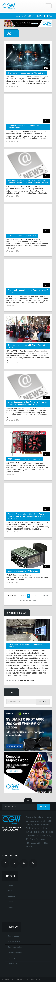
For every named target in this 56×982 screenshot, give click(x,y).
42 (24, 600)
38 (41, 596)
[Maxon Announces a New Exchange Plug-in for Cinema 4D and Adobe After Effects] (28, 386)
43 (27, 600)
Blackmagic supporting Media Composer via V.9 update (28, 291)
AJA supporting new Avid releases (22, 235)
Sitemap (11, 958)
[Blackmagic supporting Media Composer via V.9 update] (28, 274)
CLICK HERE (11, 680)
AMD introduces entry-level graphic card (24, 459)
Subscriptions (13, 936)
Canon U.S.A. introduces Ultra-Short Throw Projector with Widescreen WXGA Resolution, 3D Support (27, 516)
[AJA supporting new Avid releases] (28, 220)
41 (21, 600)
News (39, 16)
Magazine (12, 896)
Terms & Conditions (16, 947)
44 (30, 600)
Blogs (10, 907)
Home (10, 885)
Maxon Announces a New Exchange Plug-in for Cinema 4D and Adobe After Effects (27, 403)
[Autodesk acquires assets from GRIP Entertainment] (28, 110)
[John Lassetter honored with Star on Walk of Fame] (28, 329)
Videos (10, 902)
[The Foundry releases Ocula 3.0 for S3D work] (28, 57)
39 (44, 596)
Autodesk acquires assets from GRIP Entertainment (23, 127)
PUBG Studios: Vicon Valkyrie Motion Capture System (26, 645)
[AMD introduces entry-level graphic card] (28, 443)
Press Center (22, 16)
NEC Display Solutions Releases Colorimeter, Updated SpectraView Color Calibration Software (28, 181)
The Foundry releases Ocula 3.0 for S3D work (27, 73)
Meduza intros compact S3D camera (23, 571)
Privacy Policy (14, 942)
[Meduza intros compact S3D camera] (28, 555)
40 (47, 596)
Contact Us (12, 964)
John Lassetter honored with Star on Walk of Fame (26, 346)
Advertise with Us (15, 953)
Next (34, 600)
